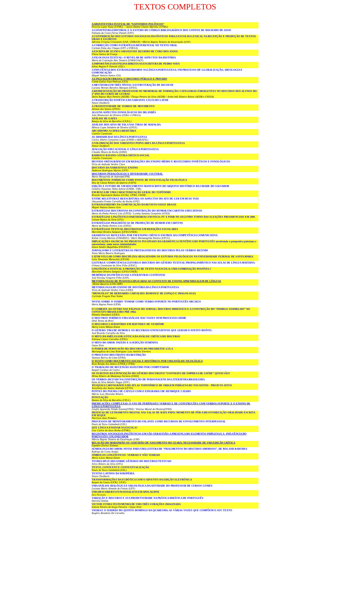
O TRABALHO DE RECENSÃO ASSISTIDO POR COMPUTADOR (130, 367)
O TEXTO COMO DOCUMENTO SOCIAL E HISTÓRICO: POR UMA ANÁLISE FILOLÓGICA (147, 361)
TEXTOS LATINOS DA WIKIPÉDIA (113, 473)
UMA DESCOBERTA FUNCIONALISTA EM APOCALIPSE (125, 491)
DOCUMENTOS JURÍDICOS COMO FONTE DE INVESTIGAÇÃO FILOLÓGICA (139, 179)
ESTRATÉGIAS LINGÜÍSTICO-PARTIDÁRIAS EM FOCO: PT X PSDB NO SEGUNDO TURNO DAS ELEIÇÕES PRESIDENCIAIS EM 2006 (173, 216)
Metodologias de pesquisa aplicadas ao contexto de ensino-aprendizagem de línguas (156, 281)
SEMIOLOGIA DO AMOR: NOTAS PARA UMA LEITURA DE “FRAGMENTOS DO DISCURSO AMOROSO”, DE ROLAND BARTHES (169, 448)
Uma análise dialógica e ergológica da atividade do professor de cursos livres (152, 485)
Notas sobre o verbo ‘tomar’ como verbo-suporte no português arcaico (146, 301)
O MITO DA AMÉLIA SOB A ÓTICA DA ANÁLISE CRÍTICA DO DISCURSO (136, 336)
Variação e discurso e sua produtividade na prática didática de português (147, 498)
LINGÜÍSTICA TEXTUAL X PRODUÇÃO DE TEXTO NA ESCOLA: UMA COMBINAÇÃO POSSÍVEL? (151, 268)
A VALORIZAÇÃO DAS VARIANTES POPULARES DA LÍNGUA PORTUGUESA (138, 143)
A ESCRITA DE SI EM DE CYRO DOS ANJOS (135, 51)
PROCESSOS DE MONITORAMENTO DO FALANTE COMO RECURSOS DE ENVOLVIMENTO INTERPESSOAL (159, 421)
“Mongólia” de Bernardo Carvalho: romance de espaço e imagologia (144, 293)
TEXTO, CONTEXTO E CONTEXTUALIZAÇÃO (120, 467)
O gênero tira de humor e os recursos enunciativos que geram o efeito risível (152, 330)
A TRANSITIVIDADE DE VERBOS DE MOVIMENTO (123, 106)
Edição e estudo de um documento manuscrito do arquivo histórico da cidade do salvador (160, 186)
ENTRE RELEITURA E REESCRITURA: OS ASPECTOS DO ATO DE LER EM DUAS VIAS (145, 198)
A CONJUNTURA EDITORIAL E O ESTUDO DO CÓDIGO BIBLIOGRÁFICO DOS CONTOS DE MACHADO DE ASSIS (161, 30)
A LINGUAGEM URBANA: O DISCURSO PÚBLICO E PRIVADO (129, 78)
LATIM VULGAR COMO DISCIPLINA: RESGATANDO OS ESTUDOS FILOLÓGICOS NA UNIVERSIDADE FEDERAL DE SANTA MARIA (172, 256)
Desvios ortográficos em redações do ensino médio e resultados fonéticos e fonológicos (161, 161)
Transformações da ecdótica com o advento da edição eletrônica (142, 479)
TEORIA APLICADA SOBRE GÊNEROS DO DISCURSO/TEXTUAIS (131, 461)
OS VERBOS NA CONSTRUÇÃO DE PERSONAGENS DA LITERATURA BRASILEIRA (148, 379)
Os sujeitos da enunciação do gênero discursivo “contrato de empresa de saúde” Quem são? (161, 373)
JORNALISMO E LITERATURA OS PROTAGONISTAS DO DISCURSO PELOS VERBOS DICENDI (150, 250)
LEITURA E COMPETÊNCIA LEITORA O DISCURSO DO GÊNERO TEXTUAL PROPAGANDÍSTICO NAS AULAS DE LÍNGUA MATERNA (173, 262)
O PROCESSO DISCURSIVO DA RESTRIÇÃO (119, 354)
